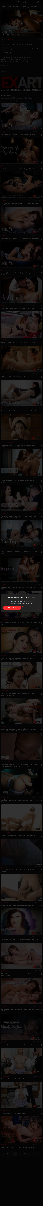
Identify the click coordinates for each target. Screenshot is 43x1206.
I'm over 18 (12, 608)
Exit (31, 608)
